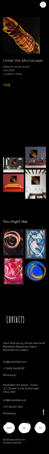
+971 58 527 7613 (13, 407)
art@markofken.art (14, 361)
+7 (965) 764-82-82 (13, 368)
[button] (43, 4)
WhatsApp (9, 375)
